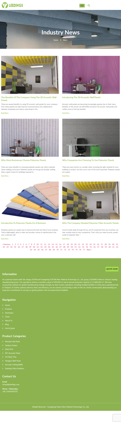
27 (102, 244)
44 (49, 247)
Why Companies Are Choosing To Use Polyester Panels (88, 160)
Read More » (5, 113)
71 (61, 250)
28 (106, 244)
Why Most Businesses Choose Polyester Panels (23, 160)
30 (113, 244)
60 (110, 247)
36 (19, 247)
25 (94, 244)
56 (94, 247)
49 (68, 247)
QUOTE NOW (112, 269)
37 (23, 247)
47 (60, 247)
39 (30, 247)
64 (35, 250)
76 (80, 250)
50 (72, 247)
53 (83, 247)
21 (79, 244)
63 (31, 250)
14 (53, 244)
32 (4, 247)
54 (87, 247)
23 (87, 244)
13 (49, 244)
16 (60, 244)
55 (91, 247)
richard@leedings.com (10, 384)
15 (56, 244)
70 (57, 250)
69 (54, 250)
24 (90, 244)
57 (98, 247)
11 (41, 244)
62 (117, 247)
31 (117, 244)
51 (76, 247)
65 (39, 250)
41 (38, 247)
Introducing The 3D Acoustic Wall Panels (81, 97)
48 (64, 247)
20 (75, 244)
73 (69, 250)
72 (65, 250)
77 (84, 250)
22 (83, 244)
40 (34, 247)
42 (42, 247)
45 (53, 247)
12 (45, 244)
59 (106, 247)
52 (79, 247)
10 (38, 244)
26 (98, 244)
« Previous (6, 244)
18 (68, 244)
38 (26, 247)
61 (113, 247)
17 (64, 244)
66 (42, 250)
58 (102, 247)
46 (57, 247)
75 (76, 250)
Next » (89, 250)
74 (73, 250)
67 (46, 250)
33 (7, 247)
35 (15, 247)
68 (50, 250)
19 (72, 244)
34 (11, 247)
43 (45, 247)
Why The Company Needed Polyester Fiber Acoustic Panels (90, 223)
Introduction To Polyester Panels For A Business (23, 223)
